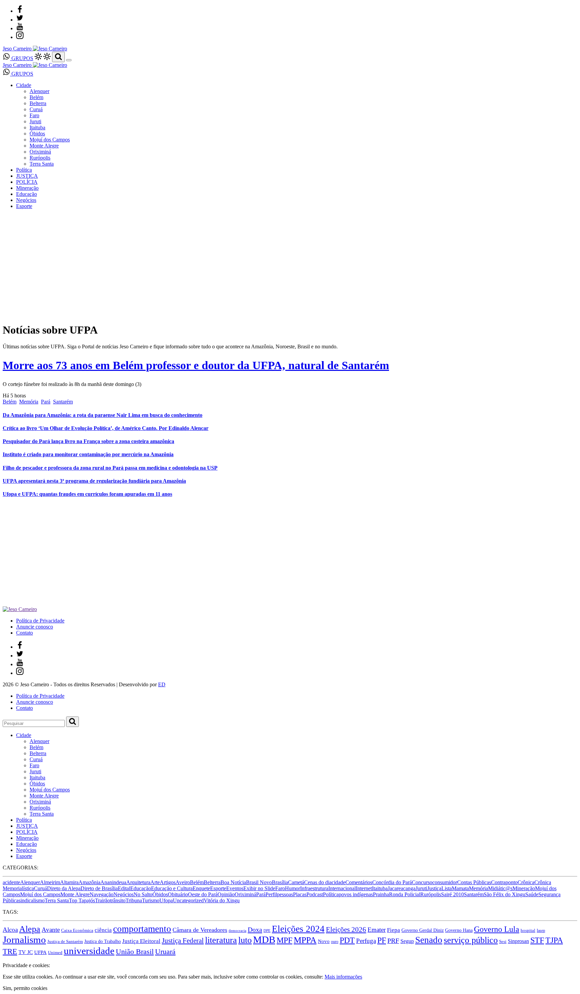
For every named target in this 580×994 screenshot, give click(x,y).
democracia (237, 931)
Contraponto (504, 882)
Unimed (55, 952)
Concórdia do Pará (392, 882)
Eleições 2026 (346, 929)
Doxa (255, 929)
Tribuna (134, 900)
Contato (24, 633)
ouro (334, 941)
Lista (446, 888)
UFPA (40, 952)
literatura (221, 940)
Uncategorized (188, 900)
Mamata (460, 888)
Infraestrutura (314, 888)
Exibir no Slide (259, 888)
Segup (407, 941)
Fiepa (393, 930)
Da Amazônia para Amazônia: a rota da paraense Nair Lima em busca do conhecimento (102, 415)
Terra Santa (42, 164)
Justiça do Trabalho (102, 941)
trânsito (118, 900)
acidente (11, 882)
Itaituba (37, 127)
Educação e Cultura (172, 888)
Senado (428, 940)
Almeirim (50, 882)
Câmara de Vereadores (200, 929)
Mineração (27, 188)
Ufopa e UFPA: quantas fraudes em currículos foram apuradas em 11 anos (87, 494)
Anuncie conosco (34, 627)
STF (537, 940)
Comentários (358, 882)
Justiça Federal (183, 941)
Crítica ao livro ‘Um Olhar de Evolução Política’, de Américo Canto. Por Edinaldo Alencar (105, 428)
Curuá (36, 109)
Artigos (168, 882)
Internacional (342, 888)
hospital (528, 930)
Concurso (422, 882)
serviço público (471, 940)
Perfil (271, 894)
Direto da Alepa (64, 888)
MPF (284, 940)
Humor (292, 888)
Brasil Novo (259, 882)
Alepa (29, 929)
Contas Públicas (474, 882)
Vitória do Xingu (222, 900)
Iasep (541, 930)
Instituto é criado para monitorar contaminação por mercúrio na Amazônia (88, 454)
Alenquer (39, 91)
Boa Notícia (233, 882)
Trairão (102, 900)
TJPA (554, 940)
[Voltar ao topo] (6, 959)
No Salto (143, 894)
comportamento (142, 929)
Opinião (226, 894)
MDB (264, 940)
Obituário (178, 894)
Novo (324, 941)
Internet (364, 888)
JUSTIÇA (27, 176)
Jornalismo (24, 939)
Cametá (296, 882)
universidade (89, 950)
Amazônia (89, 882)
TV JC (25, 952)
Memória (28, 401)
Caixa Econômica (77, 930)
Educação (26, 194)
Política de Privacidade (40, 620)
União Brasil (135, 951)
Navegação (101, 894)
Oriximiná (40, 152)
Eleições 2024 (298, 929)
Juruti (35, 121)
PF (381, 940)
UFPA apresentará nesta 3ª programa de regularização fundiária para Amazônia (94, 481)
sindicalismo (31, 900)
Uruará (165, 951)
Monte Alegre (44, 145)
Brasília (280, 882)
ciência (103, 930)
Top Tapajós (82, 900)
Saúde (531, 894)
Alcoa (10, 929)
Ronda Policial (404, 894)
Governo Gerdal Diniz (422, 930)
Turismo (150, 900)
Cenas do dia (318, 882)
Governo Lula (496, 929)
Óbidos (37, 133)
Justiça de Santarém (65, 941)
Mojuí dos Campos (50, 139)
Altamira (69, 882)
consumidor (444, 882)
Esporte (24, 206)
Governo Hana (459, 930)
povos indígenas (356, 894)
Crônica (526, 882)
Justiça (434, 888)
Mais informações (343, 977)
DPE (267, 931)
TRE (10, 951)
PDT (347, 940)
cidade (338, 882)
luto (245, 940)
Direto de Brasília (99, 888)
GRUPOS (21, 58)
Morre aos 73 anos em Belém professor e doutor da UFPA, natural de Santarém (196, 365)
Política (24, 170)
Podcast (314, 894)
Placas (299, 894)
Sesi (502, 941)
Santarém (63, 401)
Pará (45, 401)
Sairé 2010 (452, 894)
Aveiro (183, 882)
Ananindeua (113, 882)
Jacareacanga (402, 888)
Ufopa (166, 900)
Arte (155, 882)
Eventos (234, 888)
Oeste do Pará (203, 894)
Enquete (201, 888)
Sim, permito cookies (25, 988)
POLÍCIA (27, 182)
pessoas (285, 894)
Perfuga (366, 940)
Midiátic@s (500, 888)
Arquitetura (138, 882)
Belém (36, 97)
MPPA (305, 940)
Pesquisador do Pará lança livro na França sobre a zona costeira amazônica (88, 441)
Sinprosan (518, 941)
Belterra (38, 103)
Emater (377, 929)
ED (161, 684)
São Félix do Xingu (504, 894)
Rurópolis (40, 158)
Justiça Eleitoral (141, 941)
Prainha (381, 894)
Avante (51, 929)
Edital (124, 888)
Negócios (26, 200)
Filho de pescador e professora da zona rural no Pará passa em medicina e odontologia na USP (110, 468)
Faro (34, 115)
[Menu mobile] (68, 60)
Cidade (23, 85)
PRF (393, 940)
